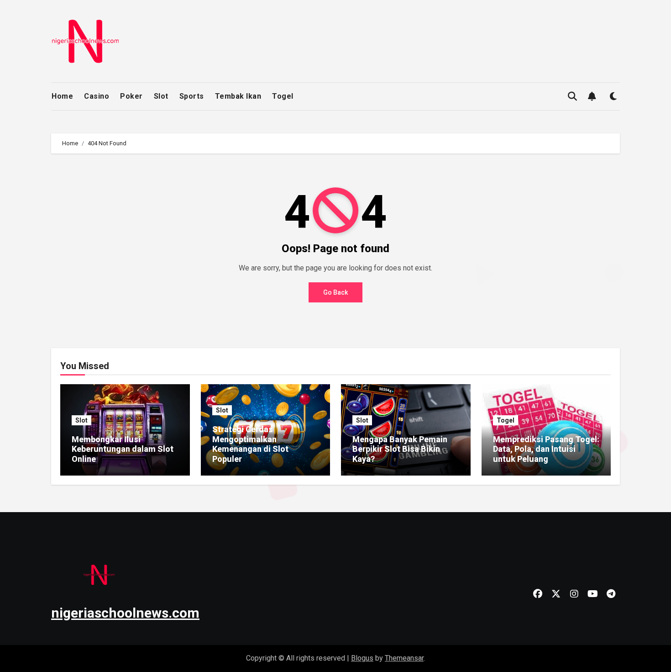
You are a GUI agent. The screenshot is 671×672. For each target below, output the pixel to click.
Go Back (335, 292)
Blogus (362, 658)
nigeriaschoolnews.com (125, 613)
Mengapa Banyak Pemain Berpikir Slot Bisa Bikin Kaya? (399, 449)
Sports (191, 96)
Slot (161, 96)
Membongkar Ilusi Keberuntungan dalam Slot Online (122, 449)
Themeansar (404, 658)
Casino (96, 96)
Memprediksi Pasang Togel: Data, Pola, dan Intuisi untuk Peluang (546, 449)
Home (62, 96)
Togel (283, 96)
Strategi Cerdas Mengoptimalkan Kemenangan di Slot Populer (250, 444)
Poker (131, 96)
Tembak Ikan (238, 96)
